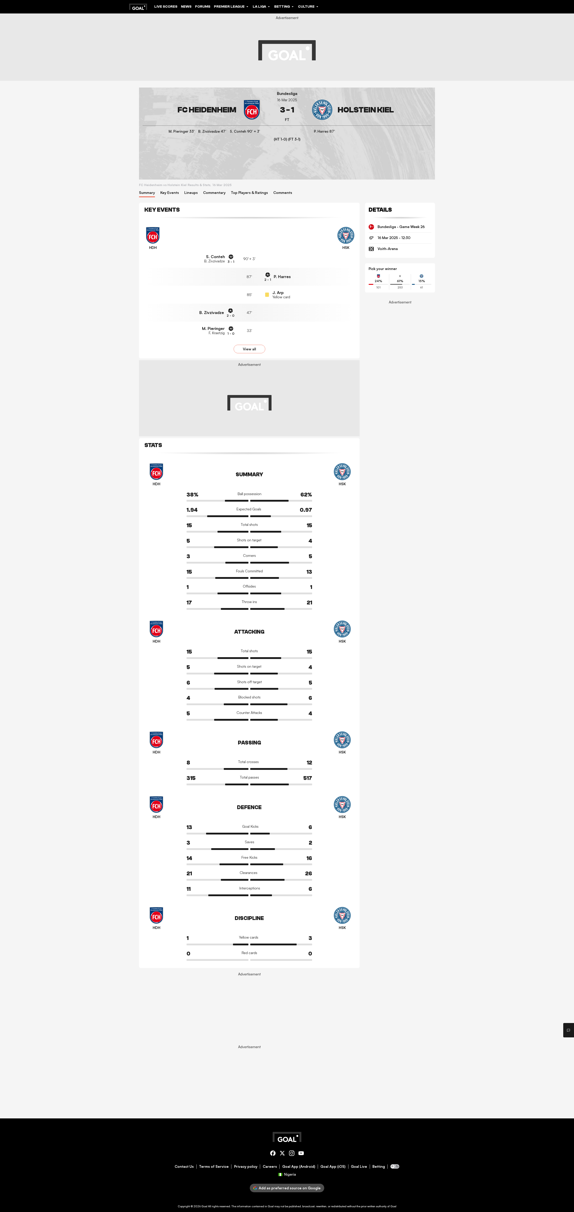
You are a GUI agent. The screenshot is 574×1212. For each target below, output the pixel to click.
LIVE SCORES (165, 6)
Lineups (191, 193)
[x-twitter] (282, 1154)
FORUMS (202, 6)
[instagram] (291, 1154)
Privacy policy (245, 1166)
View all (249, 349)
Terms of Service (214, 1166)
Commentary (214, 193)
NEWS (186, 6)
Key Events (169, 193)
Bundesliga (287, 93)
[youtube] (301, 1154)
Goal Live (359, 1166)
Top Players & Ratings (249, 193)
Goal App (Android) (298, 1166)
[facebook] (272, 1154)
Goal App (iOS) (333, 1166)
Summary (147, 193)
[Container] (202, 110)
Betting (378, 1166)
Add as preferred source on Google (290, 1188)
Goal (204, 1206)
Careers (270, 1166)
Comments (282, 193)
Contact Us (184, 1166)
